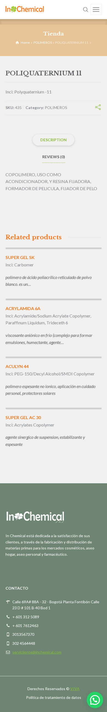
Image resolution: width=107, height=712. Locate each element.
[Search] (85, 9)
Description (53, 139)
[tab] (53, 140)
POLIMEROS (42, 42)
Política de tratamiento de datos (53, 697)
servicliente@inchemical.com (36, 652)
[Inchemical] (24, 9)
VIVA (75, 688)
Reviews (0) (53, 156)
